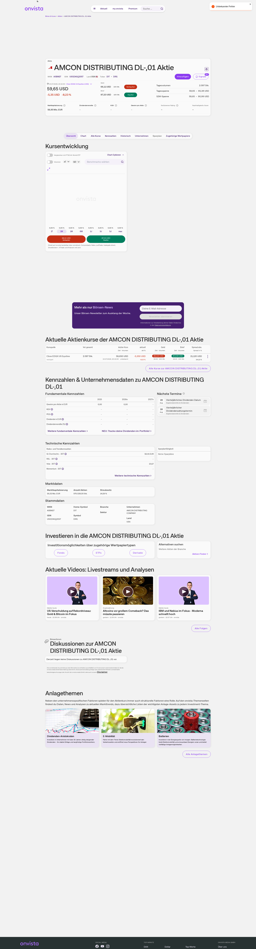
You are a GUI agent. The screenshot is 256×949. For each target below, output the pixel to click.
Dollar (167, 946)
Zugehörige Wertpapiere (178, 136)
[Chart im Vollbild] (48, 169)
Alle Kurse (96, 136)
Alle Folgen (201, 628)
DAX (146, 946)
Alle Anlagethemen (196, 754)
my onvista (118, 8)
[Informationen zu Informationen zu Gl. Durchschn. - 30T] (66, 454)
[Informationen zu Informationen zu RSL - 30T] (56, 459)
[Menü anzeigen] (94, 8)
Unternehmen (141, 136)
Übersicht (71, 136)
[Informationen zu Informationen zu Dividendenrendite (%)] (67, 424)
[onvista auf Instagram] (107, 947)
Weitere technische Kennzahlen (132, 475)
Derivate (138, 552)
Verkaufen (130, 87)
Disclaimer (102, 672)
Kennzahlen (110, 136)
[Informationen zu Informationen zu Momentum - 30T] (63, 468)
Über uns (222, 946)
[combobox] (105, 162)
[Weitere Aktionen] (208, 356)
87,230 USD (178, 356)
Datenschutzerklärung (163, 325)
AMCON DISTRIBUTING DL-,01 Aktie (77, 16)
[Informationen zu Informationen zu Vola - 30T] (57, 464)
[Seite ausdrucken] (206, 69)
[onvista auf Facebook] (97, 947)
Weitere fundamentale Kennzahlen (67, 430)
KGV (112, 105)
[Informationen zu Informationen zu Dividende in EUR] (63, 419)
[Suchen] (162, 8)
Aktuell (103, 8)
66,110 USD (159, 356)
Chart (83, 136)
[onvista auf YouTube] (102, 947)
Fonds (61, 552)
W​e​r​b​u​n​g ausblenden (151, 36)
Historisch (126, 136)
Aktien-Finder (199, 554)
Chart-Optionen (114, 155)
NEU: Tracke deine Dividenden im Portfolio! (126, 430)
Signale (202, 76)
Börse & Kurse (50, 16)
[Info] (64, 105)
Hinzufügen (183, 76)
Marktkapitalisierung (55, 105)
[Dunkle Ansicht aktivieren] (38, 1)
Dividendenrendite (86, 105)
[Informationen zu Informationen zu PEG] (52, 414)
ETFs (99, 552)
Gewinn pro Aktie (137, 105)
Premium (133, 8)
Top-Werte (190, 946)
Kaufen (131, 95)
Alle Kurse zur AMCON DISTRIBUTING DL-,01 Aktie (178, 368)
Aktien (60, 16)
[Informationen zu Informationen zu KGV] (52, 409)
